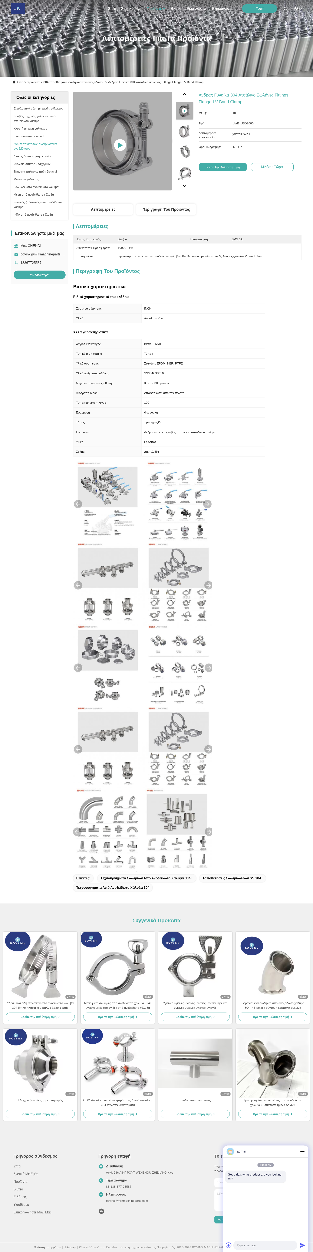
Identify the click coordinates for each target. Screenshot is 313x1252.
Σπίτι (112, 8)
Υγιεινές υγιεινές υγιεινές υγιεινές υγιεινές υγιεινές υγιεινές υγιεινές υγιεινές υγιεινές (195, 1005)
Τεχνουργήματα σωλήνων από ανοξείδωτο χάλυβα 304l (146, 878)
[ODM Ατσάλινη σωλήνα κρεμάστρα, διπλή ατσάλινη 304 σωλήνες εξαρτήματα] (118, 1063)
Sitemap (70, 1247)
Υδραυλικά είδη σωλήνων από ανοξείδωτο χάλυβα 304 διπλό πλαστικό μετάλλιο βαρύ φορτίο (40, 1005)
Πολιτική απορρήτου (47, 1247)
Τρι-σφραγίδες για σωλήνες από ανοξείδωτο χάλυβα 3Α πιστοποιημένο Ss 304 (272, 1102)
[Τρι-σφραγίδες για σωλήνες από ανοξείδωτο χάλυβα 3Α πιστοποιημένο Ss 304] (273, 1063)
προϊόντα (154, 8)
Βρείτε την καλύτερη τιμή (223, 167)
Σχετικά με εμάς (131, 8)
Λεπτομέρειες (103, 209)
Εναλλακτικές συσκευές (195, 1100)
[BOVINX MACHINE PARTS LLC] (18, 8)
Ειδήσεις (20, 1197)
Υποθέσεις (21, 1204)
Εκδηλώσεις (197, 8)
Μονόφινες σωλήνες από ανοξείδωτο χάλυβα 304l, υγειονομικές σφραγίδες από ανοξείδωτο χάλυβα (117, 1005)
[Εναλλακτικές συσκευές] (195, 1063)
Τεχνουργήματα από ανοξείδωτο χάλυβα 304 (112, 887)
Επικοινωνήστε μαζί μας (222, 8)
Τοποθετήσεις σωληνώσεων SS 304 (231, 878)
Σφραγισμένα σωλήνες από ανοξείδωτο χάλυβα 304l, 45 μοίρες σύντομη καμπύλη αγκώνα (272, 1005)
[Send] (302, 1245)
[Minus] (302, 1151)
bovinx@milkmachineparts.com (44, 254)
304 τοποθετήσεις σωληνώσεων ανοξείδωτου (73, 82)
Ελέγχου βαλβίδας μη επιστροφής (40, 1100)
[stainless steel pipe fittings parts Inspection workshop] (122, 141)
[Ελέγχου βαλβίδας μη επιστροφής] (40, 1063)
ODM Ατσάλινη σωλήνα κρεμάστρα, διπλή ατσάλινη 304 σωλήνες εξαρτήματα (117, 1102)
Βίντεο (176, 8)
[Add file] (229, 1245)
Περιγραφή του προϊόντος (166, 209)
